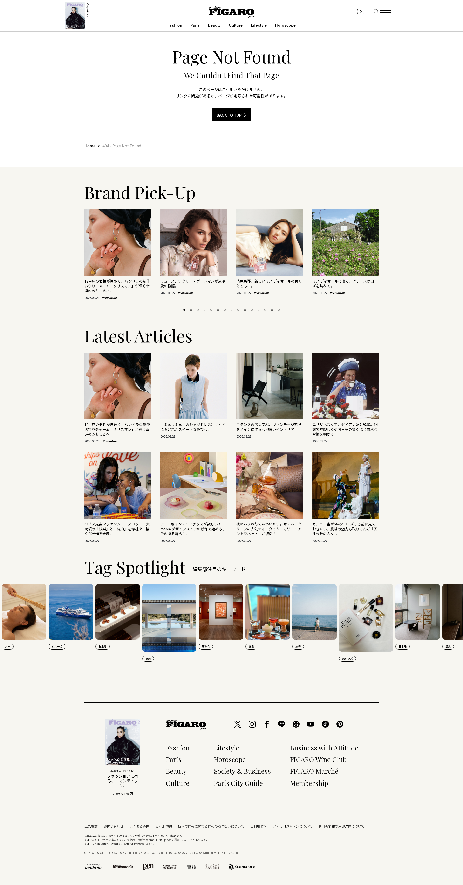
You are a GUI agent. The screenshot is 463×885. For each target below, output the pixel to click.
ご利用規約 (164, 826)
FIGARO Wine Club (318, 759)
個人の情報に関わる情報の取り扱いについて (211, 826)
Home (89, 146)
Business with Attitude (324, 747)
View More (120, 794)
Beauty (214, 25)
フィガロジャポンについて (292, 826)
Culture (236, 25)
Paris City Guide (238, 783)
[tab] (184, 310)
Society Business (242, 770)
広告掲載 (91, 826)
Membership (309, 783)
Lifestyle (259, 25)
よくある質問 (139, 826)
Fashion (174, 25)
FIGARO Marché (314, 770)
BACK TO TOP (229, 115)
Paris (195, 25)
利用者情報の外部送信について (341, 826)
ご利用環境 (258, 826)
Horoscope (285, 25)
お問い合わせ (113, 826)
